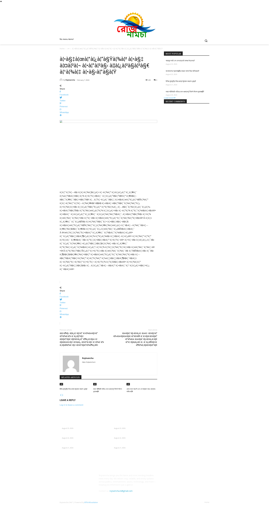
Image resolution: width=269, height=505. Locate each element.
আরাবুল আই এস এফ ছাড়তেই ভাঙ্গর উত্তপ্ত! (180, 60)
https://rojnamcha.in (88, 362)
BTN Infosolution (91, 502)
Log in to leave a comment (71, 405)
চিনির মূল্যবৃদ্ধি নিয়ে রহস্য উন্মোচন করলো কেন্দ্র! (73, 389)
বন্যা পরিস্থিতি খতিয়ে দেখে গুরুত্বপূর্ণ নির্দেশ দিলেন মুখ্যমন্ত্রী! (185, 91)
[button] (206, 41)
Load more (169, 98)
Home (62, 48)
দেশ (68, 48)
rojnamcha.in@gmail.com (121, 491)
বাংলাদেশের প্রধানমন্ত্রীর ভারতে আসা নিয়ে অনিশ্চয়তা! (182, 71)
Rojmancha (70, 80)
